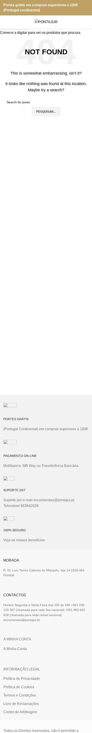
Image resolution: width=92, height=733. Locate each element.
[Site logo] (46, 22)
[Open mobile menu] (5, 22)
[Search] (78, 22)
